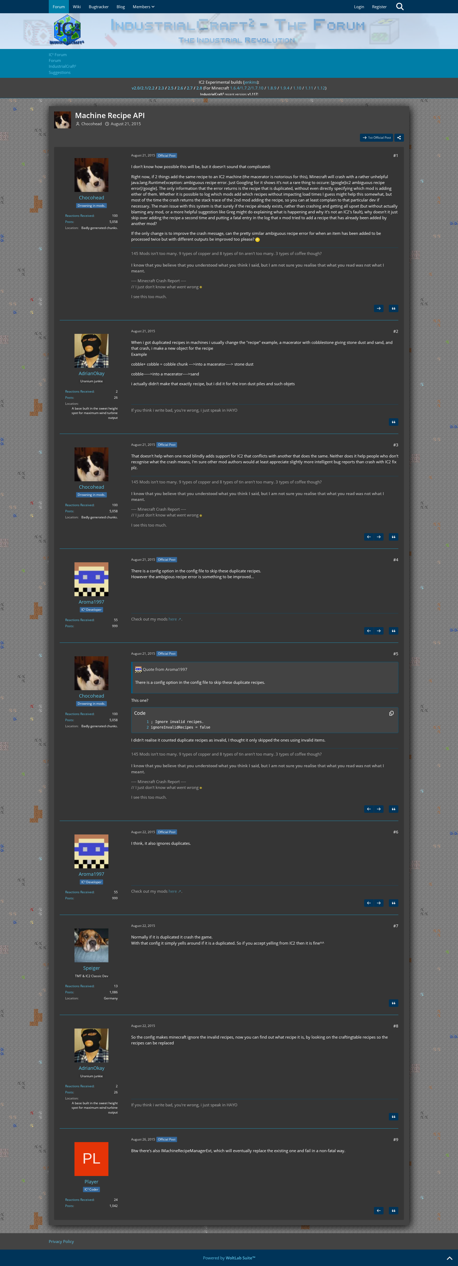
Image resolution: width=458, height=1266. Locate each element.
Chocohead (91, 123)
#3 (395, 444)
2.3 (161, 88)
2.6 (180, 88)
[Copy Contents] (391, 713)
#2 (395, 331)
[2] (142, 727)
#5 (395, 653)
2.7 (190, 88)
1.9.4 (284, 88)
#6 (395, 831)
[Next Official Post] (379, 308)
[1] (142, 722)
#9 (395, 1139)
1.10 (297, 88)
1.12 (321, 88)
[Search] (400, 6)
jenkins (250, 82)
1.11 (309, 88)
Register (379, 6)
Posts (69, 221)
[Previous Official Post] (369, 537)
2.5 (171, 88)
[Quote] (393, 308)
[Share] (399, 138)
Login (359, 6)
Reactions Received (79, 215)
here (173, 619)
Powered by (229, 1257)
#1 (395, 155)
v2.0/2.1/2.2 (143, 88)
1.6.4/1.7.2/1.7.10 (246, 88)
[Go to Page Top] (449, 1258)
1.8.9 (271, 88)
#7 (395, 925)
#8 (395, 1026)
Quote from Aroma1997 (165, 669)
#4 (395, 559)
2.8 (199, 88)
